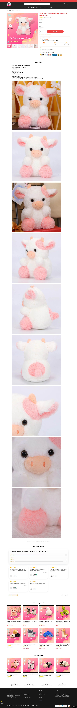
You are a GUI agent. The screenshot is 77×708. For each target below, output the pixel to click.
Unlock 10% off (2, 703)
